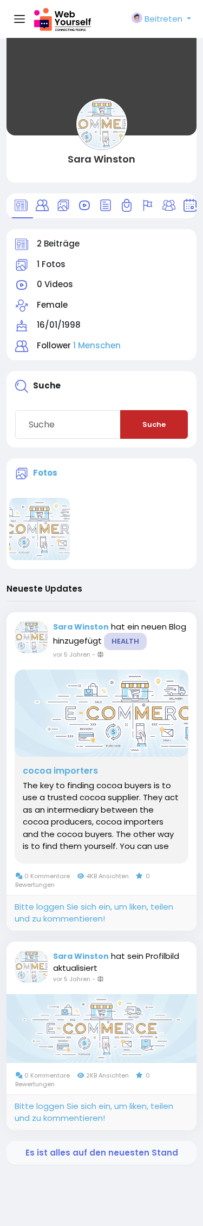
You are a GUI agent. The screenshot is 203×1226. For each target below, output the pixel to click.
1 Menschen (97, 345)
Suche (154, 424)
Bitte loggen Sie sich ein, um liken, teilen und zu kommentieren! (94, 913)
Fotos (45, 472)
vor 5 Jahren (71, 654)
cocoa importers (60, 771)
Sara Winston (101, 159)
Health (125, 641)
